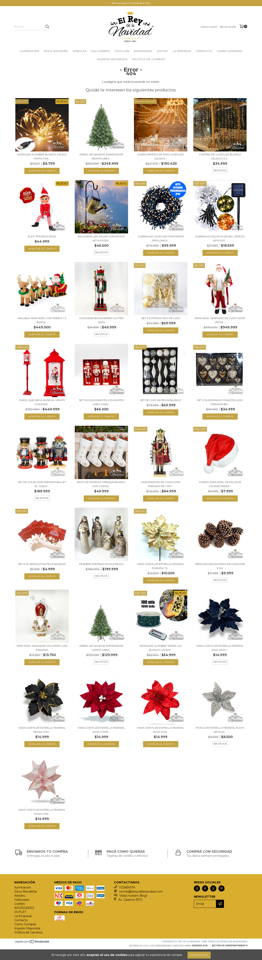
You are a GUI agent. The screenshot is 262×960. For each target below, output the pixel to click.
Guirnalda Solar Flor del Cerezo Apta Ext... (220, 238)
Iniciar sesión (228, 27)
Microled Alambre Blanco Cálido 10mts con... (42, 156)
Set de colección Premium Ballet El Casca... (42, 484)
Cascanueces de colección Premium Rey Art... (160, 484)
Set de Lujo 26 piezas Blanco (160, 400)
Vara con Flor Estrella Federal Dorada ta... (160, 566)
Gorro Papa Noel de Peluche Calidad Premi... (220, 484)
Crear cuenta (209, 27)
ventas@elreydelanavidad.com (141, 891)
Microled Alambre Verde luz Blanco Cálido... (161, 647)
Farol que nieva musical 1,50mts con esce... (42, 402)
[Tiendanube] (32, 942)
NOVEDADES (143, 51)
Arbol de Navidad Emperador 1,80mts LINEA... (101, 156)
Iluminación (29, 51)
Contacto (204, 51)
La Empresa (182, 51)
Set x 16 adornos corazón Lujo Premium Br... (220, 402)
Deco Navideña (56, 51)
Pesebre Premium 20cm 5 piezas (101, 564)
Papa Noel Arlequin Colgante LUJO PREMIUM (42, 647)
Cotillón (121, 51)
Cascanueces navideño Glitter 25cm (101, 320)
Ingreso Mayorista (112, 59)
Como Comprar (229, 51)
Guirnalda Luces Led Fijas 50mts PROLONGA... (161, 238)
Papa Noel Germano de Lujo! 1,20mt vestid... (220, 320)
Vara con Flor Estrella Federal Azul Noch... (220, 647)
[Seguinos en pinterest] (221, 888)
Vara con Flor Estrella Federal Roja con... (160, 729)
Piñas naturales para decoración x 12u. (220, 566)
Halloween (100, 51)
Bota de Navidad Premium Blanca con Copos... (101, 484)
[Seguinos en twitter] (213, 888)
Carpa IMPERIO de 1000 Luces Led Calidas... (160, 156)
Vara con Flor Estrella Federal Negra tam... (42, 729)
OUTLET (162, 51)
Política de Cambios (148, 59)
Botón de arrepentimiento (230, 945)
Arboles (80, 51)
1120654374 (127, 887)
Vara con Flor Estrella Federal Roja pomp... (101, 729)
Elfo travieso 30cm (42, 236)
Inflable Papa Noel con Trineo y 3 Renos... (42, 320)
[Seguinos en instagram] (197, 888)
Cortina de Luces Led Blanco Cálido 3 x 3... (220, 156)
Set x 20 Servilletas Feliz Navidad (42, 564)
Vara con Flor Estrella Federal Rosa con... (42, 811)
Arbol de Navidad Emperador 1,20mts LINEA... (101, 647)
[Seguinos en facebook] (205, 888)
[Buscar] (47, 26)
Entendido (199, 955)
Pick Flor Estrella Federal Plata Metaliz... (220, 729)
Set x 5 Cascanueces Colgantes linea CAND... (101, 402)
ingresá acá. (200, 945)
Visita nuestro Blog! (133, 895)
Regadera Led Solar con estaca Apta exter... (101, 238)
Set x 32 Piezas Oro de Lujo (160, 318)
